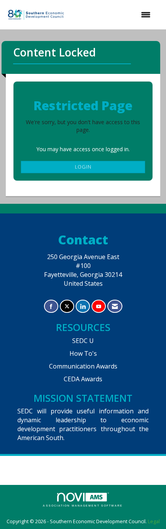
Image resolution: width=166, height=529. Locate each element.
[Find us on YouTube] (98, 306)
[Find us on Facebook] (51, 306)
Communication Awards (83, 366)
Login (83, 167)
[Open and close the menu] (112, 14)
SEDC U (83, 340)
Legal (154, 521)
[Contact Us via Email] (114, 306)
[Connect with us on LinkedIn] (83, 306)
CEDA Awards (83, 379)
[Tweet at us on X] (67, 306)
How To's (83, 353)
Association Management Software (83, 505)
